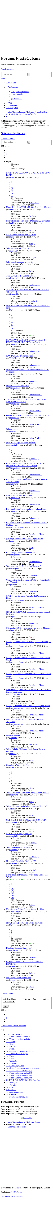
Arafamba (13, 738)
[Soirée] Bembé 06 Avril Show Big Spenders (24, 539)
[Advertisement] (26, 27)
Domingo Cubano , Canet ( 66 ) (19, 948)
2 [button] (6, 153)
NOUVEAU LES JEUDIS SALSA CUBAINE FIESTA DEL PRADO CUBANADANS (25, 341)
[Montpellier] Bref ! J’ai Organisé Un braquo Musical (28, 628)
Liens (3, 78)
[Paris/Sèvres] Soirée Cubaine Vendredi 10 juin (25, 909)
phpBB (16, 1188)
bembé (12, 541)
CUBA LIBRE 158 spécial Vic (19, 834)
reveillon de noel (13, 735)
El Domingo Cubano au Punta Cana (21, 552)
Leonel (31, 829)
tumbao (32, 335)
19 (12, 191)
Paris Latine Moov (16, 527)
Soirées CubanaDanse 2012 (17, 385)
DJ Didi (12, 177)
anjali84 (12, 808)
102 (12, 891)
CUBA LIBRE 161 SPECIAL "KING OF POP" (26, 820)
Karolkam (33, 202)
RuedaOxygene (15, 911)
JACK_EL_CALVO (17, 879)
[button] (7, 157)
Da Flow (12, 209)
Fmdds (12, 980)
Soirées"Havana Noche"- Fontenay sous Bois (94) (26, 806)
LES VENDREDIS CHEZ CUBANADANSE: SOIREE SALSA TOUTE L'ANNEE (26, 464)
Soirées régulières (13, 133)
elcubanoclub (14, 278)
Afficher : (7, 999)
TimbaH (12, 358)
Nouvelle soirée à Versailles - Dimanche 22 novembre (28, 221)
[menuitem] (20, 92)
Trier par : (27, 999)
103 (12, 893)
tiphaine (12, 584)
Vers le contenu (7, 69)
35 (12, 326)
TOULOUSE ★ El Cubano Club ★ (21, 276)
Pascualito (33, 637)
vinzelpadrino (14, 555)
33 (12, 321)
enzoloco (13, 950)
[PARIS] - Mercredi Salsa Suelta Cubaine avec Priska (28, 706)
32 (12, 319)
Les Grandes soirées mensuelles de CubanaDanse (26, 509)
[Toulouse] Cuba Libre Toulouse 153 (21, 861)
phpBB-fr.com (16, 1192)
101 (12, 888)
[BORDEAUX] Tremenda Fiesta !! (20, 356)
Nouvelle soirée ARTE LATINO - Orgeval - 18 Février (28, 207)
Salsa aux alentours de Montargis (19, 262)
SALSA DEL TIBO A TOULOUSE (21, 234)
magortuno (13, 374)
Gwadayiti (13, 294)
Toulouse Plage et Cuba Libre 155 (20, 847)
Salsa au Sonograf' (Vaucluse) (18, 248)
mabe (11, 237)
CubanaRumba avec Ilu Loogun (19, 495)
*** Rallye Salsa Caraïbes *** (18, 978)
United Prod (14, 404)
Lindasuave (33, 591)
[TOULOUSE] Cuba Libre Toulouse (21, 443)
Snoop (31, 918)
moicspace (13, 767)
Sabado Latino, (12, 429)
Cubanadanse (14, 344)
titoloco (12, 966)
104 (12, 895)
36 (12, 328)
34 (12, 324)
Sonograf (13, 250)
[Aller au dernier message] (38, 202)
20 (12, 193)
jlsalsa (11, 264)
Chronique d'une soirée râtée (17, 765)
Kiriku (12, 310)
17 (12, 186)
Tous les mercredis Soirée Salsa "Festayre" (23, 566)
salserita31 (13, 445)
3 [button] (6, 155)
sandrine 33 (14, 694)
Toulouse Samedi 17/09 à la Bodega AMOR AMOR (27, 792)
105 (12, 898)
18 (12, 189)
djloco (11, 630)
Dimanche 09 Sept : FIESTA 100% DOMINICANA (27, 415)
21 (12, 196)
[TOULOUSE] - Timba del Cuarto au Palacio (24, 923)
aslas (31, 904)
